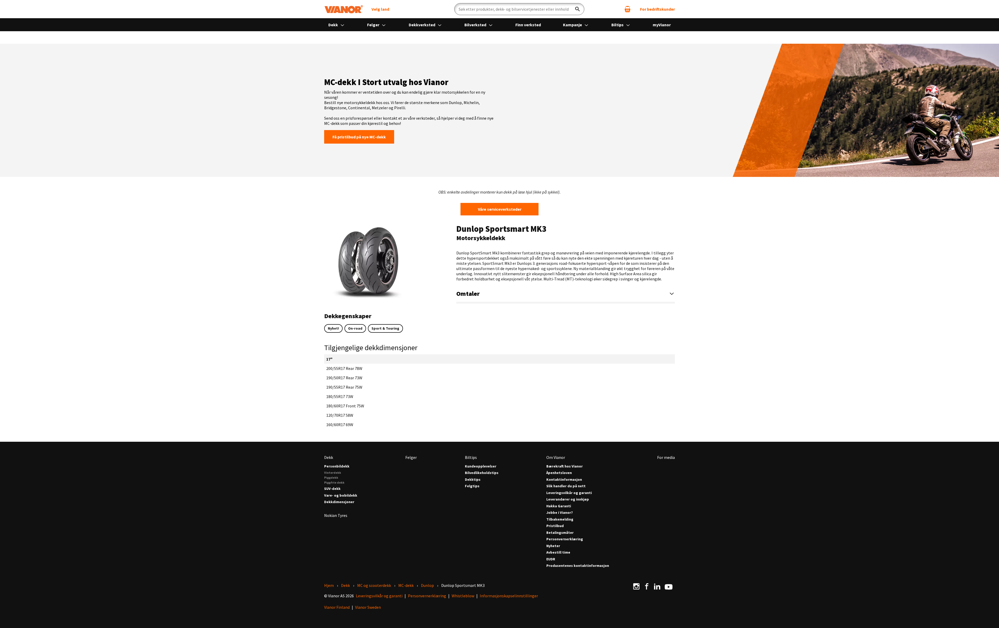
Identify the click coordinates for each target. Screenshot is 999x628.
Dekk (333, 24)
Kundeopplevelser (480, 466)
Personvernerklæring (564, 539)
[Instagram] (636, 586)
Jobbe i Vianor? (559, 512)
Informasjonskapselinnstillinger (509, 595)
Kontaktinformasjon (564, 479)
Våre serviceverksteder (499, 209)
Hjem (329, 585)
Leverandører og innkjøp (567, 499)
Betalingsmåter (560, 532)
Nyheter (553, 546)
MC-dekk (406, 585)
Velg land (380, 9)
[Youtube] (668, 586)
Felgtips (472, 486)
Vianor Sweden (368, 607)
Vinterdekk (332, 473)
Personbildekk (336, 466)
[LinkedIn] (657, 586)
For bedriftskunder (657, 9)
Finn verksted (528, 24)
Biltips (617, 24)
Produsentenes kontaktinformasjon (577, 565)
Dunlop (427, 585)
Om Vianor (555, 457)
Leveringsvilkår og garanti (569, 493)
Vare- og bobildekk (340, 495)
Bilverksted (475, 24)
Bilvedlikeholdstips (481, 473)
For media (666, 457)
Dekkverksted (422, 24)
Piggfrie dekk (334, 482)
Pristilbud (555, 526)
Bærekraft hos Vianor (564, 466)
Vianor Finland (337, 607)
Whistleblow (463, 595)
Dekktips (473, 479)
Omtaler (468, 294)
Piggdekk (331, 477)
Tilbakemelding (559, 519)
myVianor (662, 24)
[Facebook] (647, 586)
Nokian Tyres (335, 515)
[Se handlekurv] (627, 9)
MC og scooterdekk (374, 585)
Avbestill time (558, 552)
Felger (373, 24)
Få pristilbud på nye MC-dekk (359, 136)
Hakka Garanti (558, 506)
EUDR (550, 559)
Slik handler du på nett (566, 486)
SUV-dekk (332, 488)
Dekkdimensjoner (339, 502)
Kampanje (573, 24)
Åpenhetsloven (559, 473)
